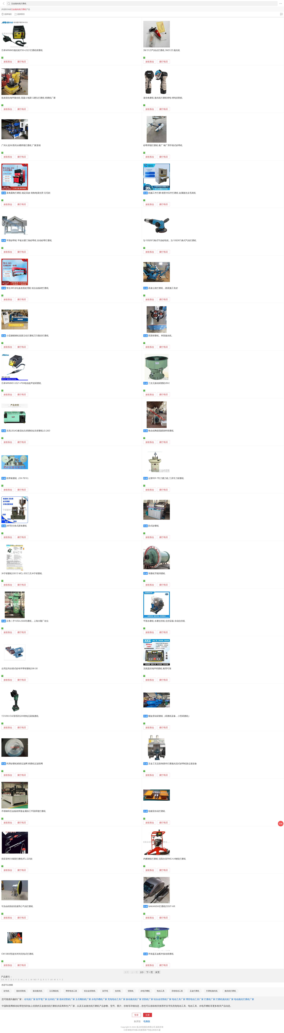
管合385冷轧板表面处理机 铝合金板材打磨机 (27, 288)
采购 (280, 823)
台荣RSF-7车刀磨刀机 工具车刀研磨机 (166, 478)
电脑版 (146, 1021)
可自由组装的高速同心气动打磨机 (17, 906)
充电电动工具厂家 (116, 999)
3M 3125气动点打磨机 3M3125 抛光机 (161, 50)
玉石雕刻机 (54, 991)
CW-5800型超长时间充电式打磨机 (17, 953)
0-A (2, 979)
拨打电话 (21, 61)
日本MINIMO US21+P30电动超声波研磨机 (21, 383)
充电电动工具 (177, 991)
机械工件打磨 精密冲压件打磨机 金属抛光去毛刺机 (172, 192)
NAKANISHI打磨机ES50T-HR (161, 906)
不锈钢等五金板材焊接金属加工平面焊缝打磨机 (23, 811)
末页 (157, 972)
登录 (136, 1014)
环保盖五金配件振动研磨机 (161, 953)
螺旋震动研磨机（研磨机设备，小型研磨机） (169, 716)
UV (51, 979)
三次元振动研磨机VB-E (159, 383)
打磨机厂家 (209, 999)
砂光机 (6, 991)
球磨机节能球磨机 (156, 573)
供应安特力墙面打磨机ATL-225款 (16, 858)
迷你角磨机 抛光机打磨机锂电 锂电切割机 (162, 97)
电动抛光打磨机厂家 (244, 999)
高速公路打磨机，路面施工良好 (163, 288)
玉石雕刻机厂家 (83, 999)
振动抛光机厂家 (133, 999)
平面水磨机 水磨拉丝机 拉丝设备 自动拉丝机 (164, 620)
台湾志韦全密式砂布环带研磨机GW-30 (19, 668)
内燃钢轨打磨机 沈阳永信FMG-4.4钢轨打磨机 (164, 858)
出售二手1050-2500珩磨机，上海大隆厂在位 (27, 620)
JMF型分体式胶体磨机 (16, 525)
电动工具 (160, 991)
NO (35, 979)
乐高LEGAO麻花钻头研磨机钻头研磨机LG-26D (28, 430)
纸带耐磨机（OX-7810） (18, 478)
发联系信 (8, 61)
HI (22, 979)
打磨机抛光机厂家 (225, 999)
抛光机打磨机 (230, 991)
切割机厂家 (147, 999)
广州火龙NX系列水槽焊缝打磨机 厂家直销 (21, 145)
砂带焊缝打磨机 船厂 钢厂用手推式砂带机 (162, 145)
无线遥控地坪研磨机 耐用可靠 (157, 668)
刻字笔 (105, 991)
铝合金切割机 (89, 991)
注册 (147, 1014)
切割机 (130, 991)
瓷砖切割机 (21, 991)
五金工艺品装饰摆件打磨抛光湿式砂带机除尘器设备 (172, 763)
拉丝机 (118, 991)
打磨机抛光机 (212, 991)
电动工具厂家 (178, 999)
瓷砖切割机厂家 (67, 999)
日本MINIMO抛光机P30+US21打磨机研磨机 (22, 50)
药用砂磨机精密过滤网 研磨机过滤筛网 (24, 763)
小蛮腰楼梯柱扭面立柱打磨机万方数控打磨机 (27, 335)
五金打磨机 (194, 991)
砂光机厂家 (30, 999)
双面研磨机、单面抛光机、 (161, 335)
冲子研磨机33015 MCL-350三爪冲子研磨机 (21, 573)
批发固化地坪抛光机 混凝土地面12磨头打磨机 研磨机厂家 (28, 97)
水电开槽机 (145, 991)
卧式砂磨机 (153, 525)
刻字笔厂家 (41, 999)
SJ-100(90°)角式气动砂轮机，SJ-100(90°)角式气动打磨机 (169, 240)
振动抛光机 (37, 991)
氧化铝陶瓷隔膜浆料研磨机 (161, 430)
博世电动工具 (71, 991)
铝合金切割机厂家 (162, 999)
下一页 (149, 972)
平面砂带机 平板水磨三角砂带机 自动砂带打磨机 (29, 240)
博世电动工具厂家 (195, 999)
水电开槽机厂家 (99, 999)
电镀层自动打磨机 (156, 811)
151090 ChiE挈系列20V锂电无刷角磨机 (19, 716)
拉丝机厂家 (53, 999)
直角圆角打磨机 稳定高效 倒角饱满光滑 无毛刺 (28, 192)
